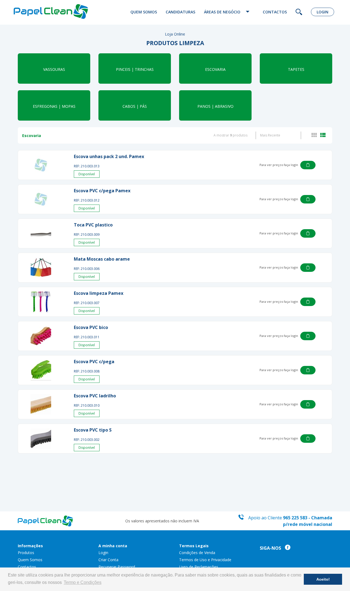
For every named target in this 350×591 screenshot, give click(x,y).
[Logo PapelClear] (45, 520)
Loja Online (175, 34)
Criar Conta (108, 559)
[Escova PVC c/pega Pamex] (41, 199)
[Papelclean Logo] (51, 11)
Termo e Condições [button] (82, 582)
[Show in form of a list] (323, 135)
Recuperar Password (116, 566)
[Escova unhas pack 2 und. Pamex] (41, 165)
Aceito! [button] (323, 579)
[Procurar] (299, 12)
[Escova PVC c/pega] (41, 370)
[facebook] (286, 548)
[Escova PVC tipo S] (41, 438)
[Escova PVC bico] (41, 336)
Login (322, 11)
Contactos (275, 11)
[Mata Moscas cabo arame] (41, 267)
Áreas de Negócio (222, 11)
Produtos (26, 552)
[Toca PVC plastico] (41, 233)
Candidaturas (180, 11)
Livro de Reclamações (198, 566)
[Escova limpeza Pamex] (41, 301)
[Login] (308, 165)
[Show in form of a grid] (315, 135)
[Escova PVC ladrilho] (41, 404)
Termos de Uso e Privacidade (205, 559)
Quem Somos (143, 11)
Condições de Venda (197, 552)
